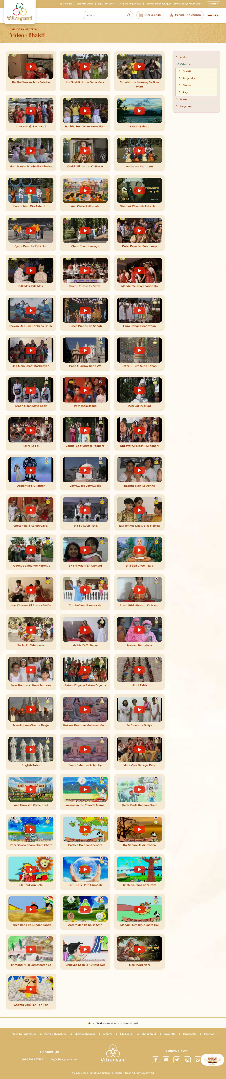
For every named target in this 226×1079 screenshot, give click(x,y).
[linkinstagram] (187, 1059)
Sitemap (209, 1033)
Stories (187, 85)
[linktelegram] (176, 1059)
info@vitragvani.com (63, 1059)
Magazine (185, 106)
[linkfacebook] (155, 1059)
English (213, 3)
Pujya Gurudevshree (24, 1033)
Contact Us (189, 1033)
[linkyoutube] (166, 1059)
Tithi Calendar (153, 14)
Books (183, 99)
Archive (107, 1033)
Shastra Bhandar (85, 1033)
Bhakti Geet (148, 1033)
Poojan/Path (190, 78)
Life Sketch (127, 1033)
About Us (169, 1033)
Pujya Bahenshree (55, 1033)
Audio (183, 57)
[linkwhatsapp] (198, 1059)
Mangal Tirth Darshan (188, 14)
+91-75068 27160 (32, 1059)
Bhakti (187, 71)
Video (184, 64)
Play (185, 92)
